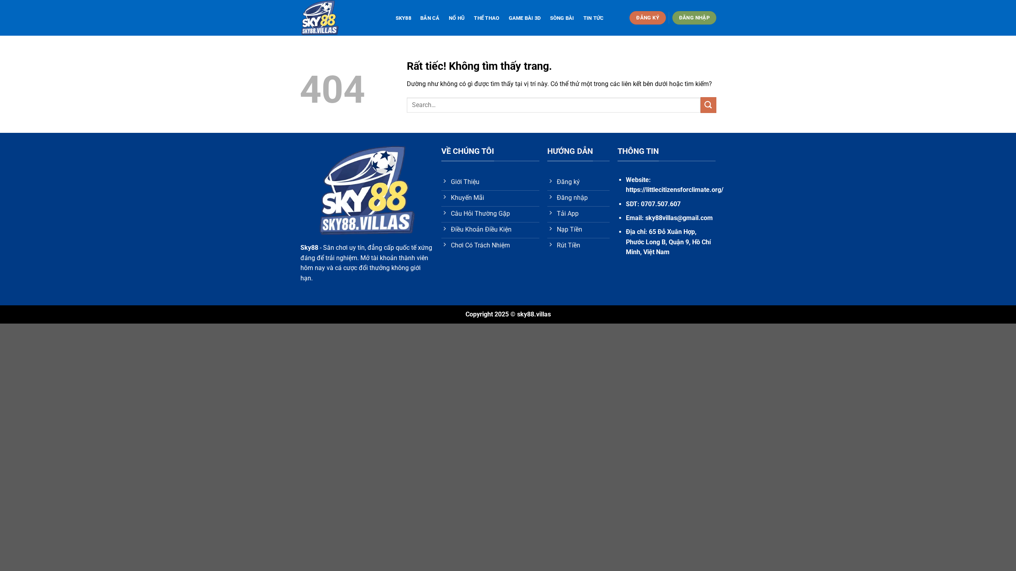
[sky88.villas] (339, 18)
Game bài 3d (525, 18)
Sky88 (403, 18)
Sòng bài (562, 18)
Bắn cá (430, 18)
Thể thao (486, 18)
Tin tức (593, 18)
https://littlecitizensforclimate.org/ (675, 190)
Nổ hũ (457, 18)
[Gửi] (708, 105)
